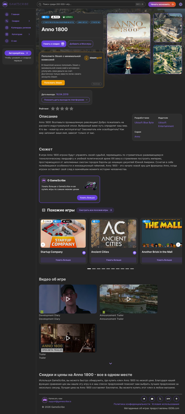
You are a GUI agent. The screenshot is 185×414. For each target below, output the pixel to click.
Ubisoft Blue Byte (144, 122)
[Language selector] (181, 4)
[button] (45, 17)
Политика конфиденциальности (132, 404)
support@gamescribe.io (60, 401)
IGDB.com (173, 408)
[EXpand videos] (110, 363)
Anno (137, 136)
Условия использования (165, 404)
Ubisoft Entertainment (166, 124)
